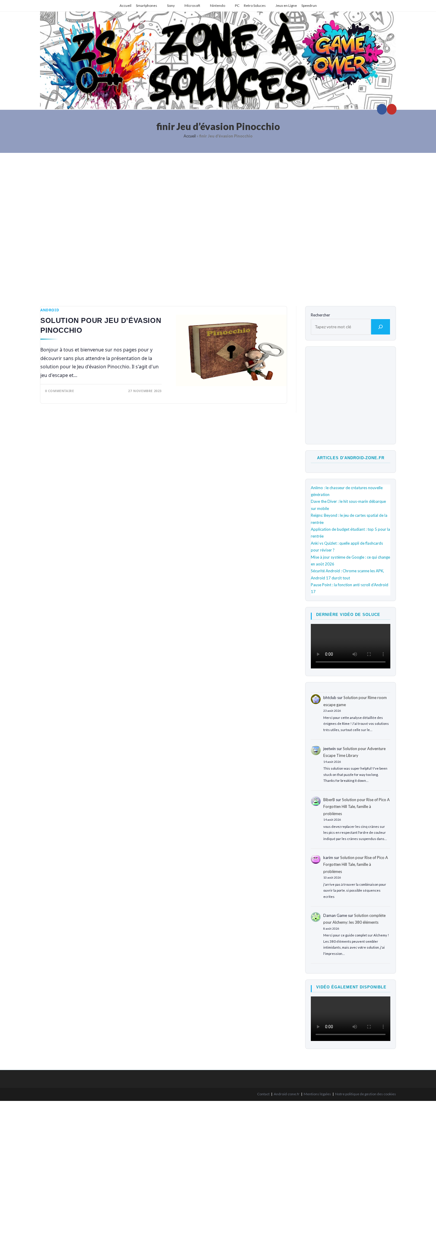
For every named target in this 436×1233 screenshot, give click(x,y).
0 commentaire (59, 391)
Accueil (125, 5)
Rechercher (320, 315)
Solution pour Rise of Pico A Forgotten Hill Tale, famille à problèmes (356, 806)
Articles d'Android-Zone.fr (350, 458)
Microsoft (192, 5)
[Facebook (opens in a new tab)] (382, 109)
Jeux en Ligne (286, 5)
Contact (263, 1094)
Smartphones (146, 5)
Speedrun (309, 5)
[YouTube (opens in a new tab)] (392, 109)
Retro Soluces (255, 5)
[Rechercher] (380, 327)
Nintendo (217, 5)
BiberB (329, 799)
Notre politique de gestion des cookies (365, 1094)
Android (49, 310)
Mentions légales (317, 1094)
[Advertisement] (218, 225)
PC (237, 5)
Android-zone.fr (287, 1094)
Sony (171, 5)
